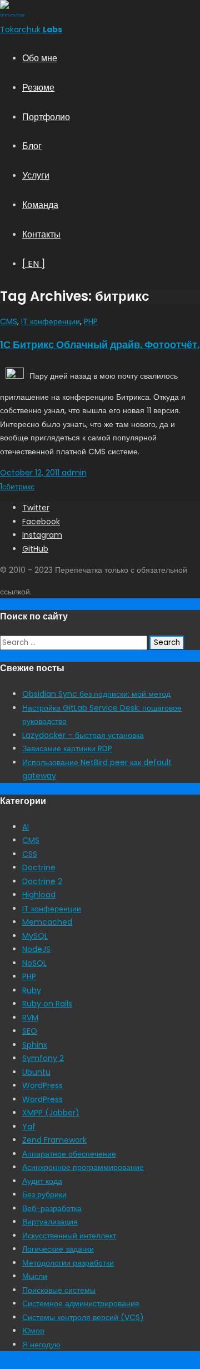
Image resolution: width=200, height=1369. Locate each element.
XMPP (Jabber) (50, 1112)
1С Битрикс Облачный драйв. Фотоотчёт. (99, 344)
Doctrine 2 (42, 881)
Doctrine (39, 867)
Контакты (41, 234)
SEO (29, 1030)
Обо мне (39, 58)
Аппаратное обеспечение (69, 1153)
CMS (8, 321)
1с (3, 486)
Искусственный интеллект (69, 1235)
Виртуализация (50, 1221)
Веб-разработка (52, 1208)
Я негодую (41, 1344)
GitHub (35, 548)
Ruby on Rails (47, 1003)
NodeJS (36, 949)
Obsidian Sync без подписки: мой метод (96, 694)
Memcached (47, 921)
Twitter (35, 507)
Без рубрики (44, 1194)
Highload (39, 894)
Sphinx (34, 1044)
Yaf (29, 1126)
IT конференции (50, 321)
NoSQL (34, 963)
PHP (91, 321)
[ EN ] (33, 263)
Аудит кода (42, 1181)
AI (25, 826)
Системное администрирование (80, 1303)
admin (73, 472)
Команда (40, 205)
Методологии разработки (68, 1262)
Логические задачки (58, 1248)
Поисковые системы (59, 1290)
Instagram (42, 534)
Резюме (38, 87)
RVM (30, 1017)
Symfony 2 (43, 1058)
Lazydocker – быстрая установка (83, 735)
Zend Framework (54, 1139)
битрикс (20, 486)
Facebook (41, 521)
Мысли (34, 1276)
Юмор (33, 1330)
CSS (29, 854)
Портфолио (46, 117)
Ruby (31, 990)
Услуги (35, 175)
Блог (32, 146)
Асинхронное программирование (83, 1167)
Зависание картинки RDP (67, 748)
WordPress (42, 1085)
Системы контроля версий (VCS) (83, 1317)
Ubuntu (36, 1072)
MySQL (35, 935)
